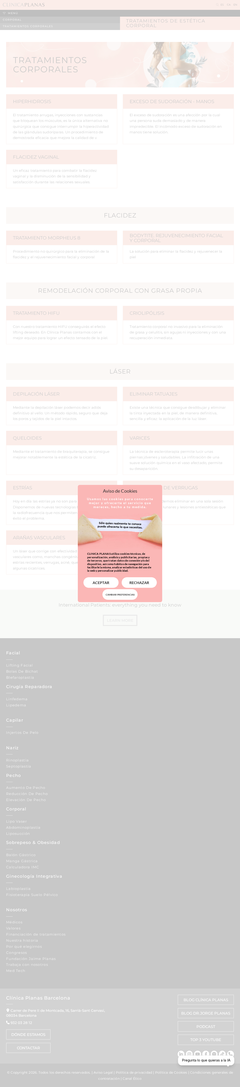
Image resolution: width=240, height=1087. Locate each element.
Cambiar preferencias (120, 594)
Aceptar (101, 582)
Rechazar (139, 582)
